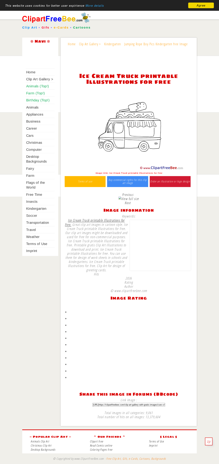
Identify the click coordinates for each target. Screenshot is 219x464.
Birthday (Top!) (38, 100)
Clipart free (96, 441)
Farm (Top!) (35, 93)
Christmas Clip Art (41, 445)
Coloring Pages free (101, 450)
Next (128, 202)
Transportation (37, 222)
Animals (32, 107)
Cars (30, 135)
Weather (33, 237)
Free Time (34, 194)
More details (95, 5)
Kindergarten (36, 208)
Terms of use (85, 181)
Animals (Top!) (37, 86)
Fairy (30, 168)
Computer (34, 149)
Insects (32, 201)
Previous (127, 194)
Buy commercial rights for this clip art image (127, 181)
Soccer (31, 215)
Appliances (34, 114)
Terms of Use (36, 244)
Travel (31, 230)
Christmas (34, 142)
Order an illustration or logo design (170, 181)
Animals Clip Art (40, 441)
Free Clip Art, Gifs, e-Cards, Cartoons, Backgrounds (136, 459)
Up (209, 441)
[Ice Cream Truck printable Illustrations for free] (128, 169)
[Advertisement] (129, 62)
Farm (30, 175)
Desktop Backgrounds (43, 450)
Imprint (31, 251)
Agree (201, 5)
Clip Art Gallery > (39, 79)
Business (33, 121)
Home (31, 72)
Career (31, 128)
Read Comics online (101, 445)
